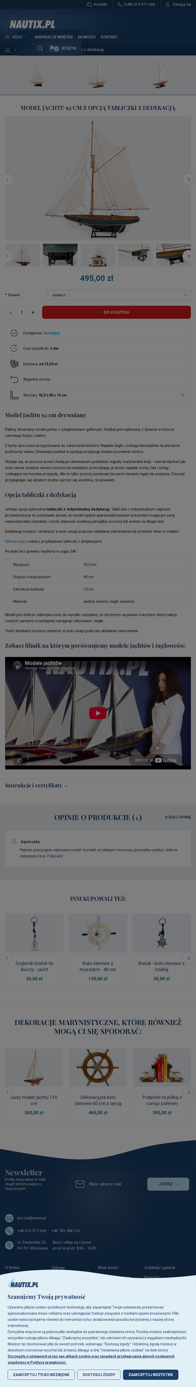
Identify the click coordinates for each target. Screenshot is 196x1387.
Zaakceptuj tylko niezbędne (41, 1375)
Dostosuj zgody (99, 1375)
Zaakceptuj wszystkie (150, 1375)
